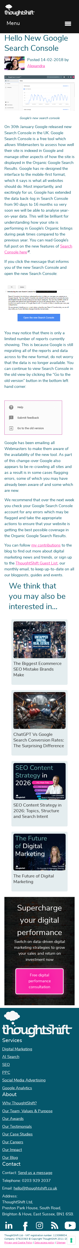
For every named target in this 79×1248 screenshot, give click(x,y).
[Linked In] (8, 1225)
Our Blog (10, 1158)
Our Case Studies (17, 1134)
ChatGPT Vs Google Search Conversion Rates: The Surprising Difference (38, 740)
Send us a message (35, 1173)
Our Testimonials (17, 1127)
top (73, 624)
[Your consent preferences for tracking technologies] (71, 1240)
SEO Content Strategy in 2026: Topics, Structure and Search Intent (37, 811)
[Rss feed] (54, 1225)
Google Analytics (17, 1088)
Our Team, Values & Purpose (27, 1111)
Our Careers (12, 1142)
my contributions (46, 545)
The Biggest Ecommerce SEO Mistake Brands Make (37, 669)
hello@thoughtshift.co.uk (35, 1188)
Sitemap (60, 1242)
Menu (13, 23)
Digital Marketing (17, 1049)
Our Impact (12, 1150)
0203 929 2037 (36, 1181)
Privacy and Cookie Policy (18, 1242)
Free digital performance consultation (40, 981)
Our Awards (13, 1119)
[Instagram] (39, 1225)
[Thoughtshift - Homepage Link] (39, 10)
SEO (6, 1065)
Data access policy (44, 1242)
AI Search (10, 1057)
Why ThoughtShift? (19, 1103)
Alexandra (36, 66)
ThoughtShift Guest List (36, 563)
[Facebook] (24, 1225)
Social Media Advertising (24, 1080)
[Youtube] (70, 1225)
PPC (6, 1073)
